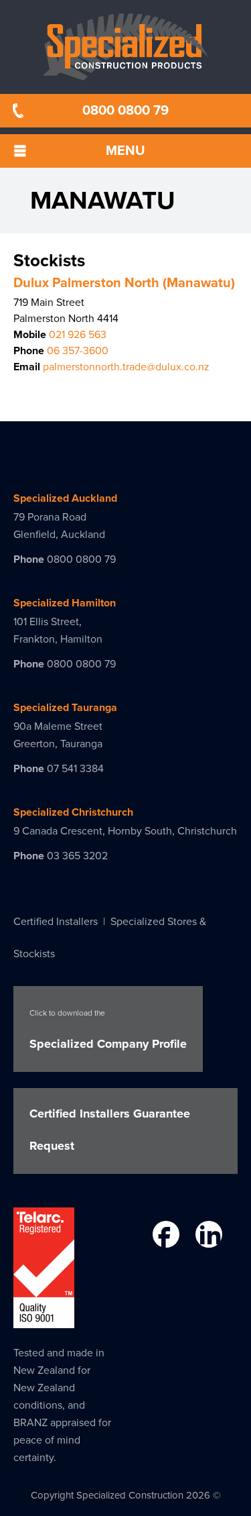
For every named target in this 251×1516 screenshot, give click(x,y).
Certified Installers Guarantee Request (109, 1129)
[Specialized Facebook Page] (164, 1237)
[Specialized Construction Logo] (125, 46)
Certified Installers (55, 921)
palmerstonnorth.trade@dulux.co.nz (126, 367)
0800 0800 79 (125, 111)
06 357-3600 (77, 351)
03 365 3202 (77, 856)
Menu (125, 151)
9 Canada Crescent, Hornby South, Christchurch (125, 831)
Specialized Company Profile (108, 1029)
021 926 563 (77, 334)
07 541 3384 (75, 768)
